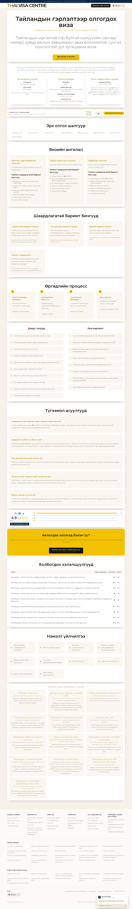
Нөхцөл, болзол (119, 891)
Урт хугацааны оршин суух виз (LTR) (18, 879)
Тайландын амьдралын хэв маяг (88, 847)
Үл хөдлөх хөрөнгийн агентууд (17, 883)
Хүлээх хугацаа (93, 828)
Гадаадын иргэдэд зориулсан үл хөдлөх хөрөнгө (113, 856)
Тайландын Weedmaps (116, 832)
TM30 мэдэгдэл (60, 851)
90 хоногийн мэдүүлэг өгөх (35, 819)
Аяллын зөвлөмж (109, 851)
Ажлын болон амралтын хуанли (87, 879)
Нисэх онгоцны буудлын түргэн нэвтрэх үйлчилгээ (64, 874)
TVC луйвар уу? (93, 820)
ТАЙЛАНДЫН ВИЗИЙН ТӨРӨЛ (66, 687)
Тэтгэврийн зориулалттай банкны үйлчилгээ (112, 879)
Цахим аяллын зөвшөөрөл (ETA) (40, 879)
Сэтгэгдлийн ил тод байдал (74, 824)
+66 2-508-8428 (12, 826)
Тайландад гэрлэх (13, 860)
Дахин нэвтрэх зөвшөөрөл (32, 833)
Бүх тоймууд (72, 818)
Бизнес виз (51, 828)
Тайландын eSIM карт (62, 878)
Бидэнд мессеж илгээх (113, 113)
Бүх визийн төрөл (53, 818)
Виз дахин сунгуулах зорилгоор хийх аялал (35, 829)
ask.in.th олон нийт (13, 874)
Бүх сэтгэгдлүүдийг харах (19, 524)
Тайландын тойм (109, 860)
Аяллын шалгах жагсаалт (39, 851)
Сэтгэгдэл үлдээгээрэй (75, 820)
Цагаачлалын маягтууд (87, 851)
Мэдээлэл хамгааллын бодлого (76, 891)
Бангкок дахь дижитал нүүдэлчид (39, 861)
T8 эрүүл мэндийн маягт (87, 860)
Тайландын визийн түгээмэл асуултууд (17, 852)
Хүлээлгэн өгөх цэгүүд (95, 823)
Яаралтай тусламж (13, 820)
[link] (66, 113)
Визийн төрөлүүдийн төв (40, 846)
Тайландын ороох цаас (116, 824)
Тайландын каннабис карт (115, 828)
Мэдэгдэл (92, 891)
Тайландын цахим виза (39, 855)
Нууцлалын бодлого (105, 891)
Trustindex (71, 828)
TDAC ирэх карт (93, 818)
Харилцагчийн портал (100, 5)
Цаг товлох (11, 823)
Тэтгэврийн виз (52, 820)
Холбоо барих (12, 818)
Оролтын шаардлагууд (15, 846)
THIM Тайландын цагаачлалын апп (89, 874)
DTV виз (30, 825)
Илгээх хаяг (92, 826)
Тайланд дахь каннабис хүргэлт (116, 821)
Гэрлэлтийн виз (52, 826)
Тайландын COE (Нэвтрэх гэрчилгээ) (64, 861)
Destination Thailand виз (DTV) (65, 846)
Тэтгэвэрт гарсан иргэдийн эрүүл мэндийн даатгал (88, 856)
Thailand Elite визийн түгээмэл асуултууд (65, 856)
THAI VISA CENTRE (26, 5)
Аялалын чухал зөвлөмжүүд (16, 855)
